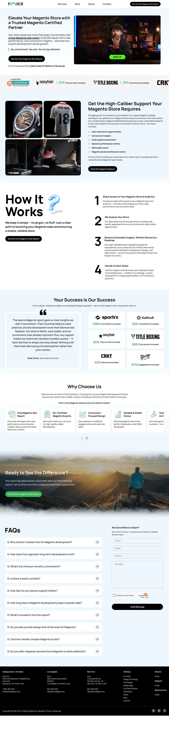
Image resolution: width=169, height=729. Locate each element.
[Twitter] (165, 712)
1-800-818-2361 (8, 689)
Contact (107, 3)
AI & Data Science (130, 688)
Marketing (127, 691)
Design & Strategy (130, 679)
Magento (158, 681)
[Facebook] (153, 712)
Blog (125, 697)
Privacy (49, 711)
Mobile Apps (128, 685)
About (91, 3)
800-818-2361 (52, 689)
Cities (157, 676)
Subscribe (57, 711)
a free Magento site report (24, 38)
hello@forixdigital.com (11, 691)
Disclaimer (41, 711)
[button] (86, 438)
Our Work (127, 676)
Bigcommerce (161, 690)
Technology (128, 682)
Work (77, 3)
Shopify (158, 672)
